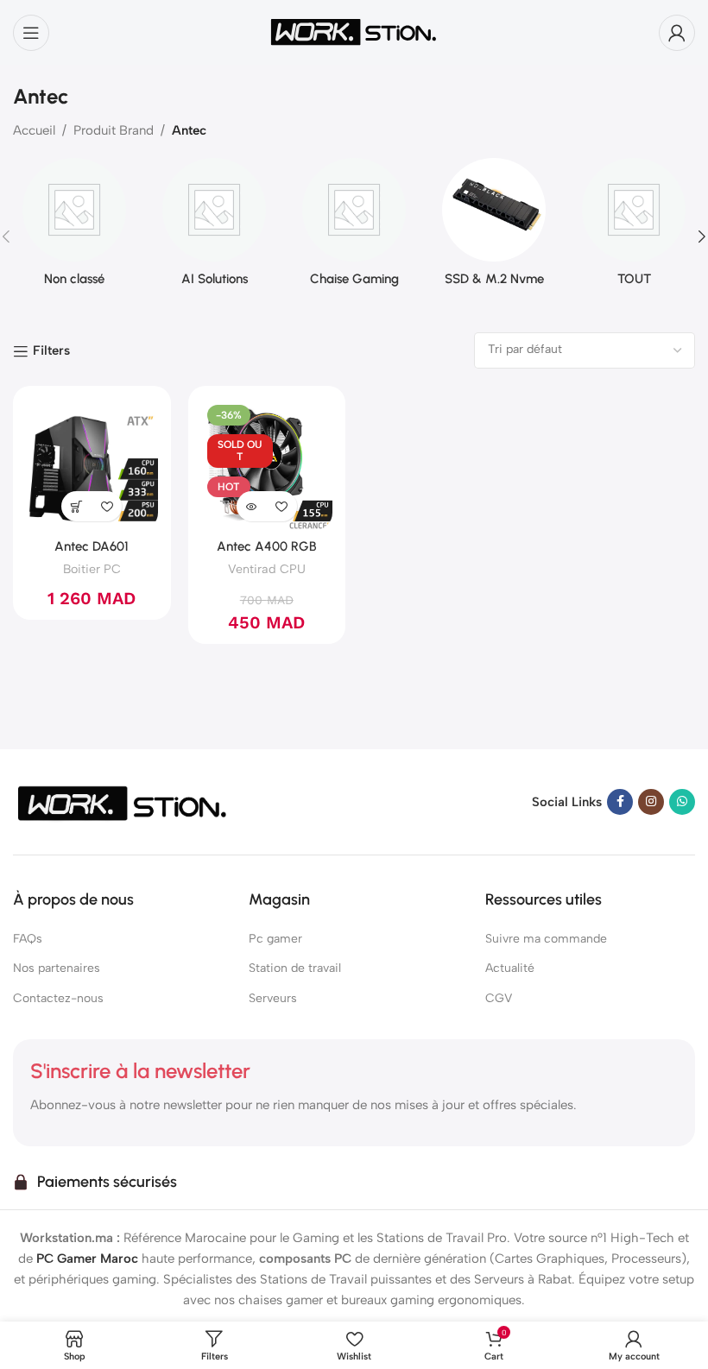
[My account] (677, 33)
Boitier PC (92, 569)
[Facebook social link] (620, 802)
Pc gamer (275, 938)
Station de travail (295, 968)
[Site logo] (354, 31)
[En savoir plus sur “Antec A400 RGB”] (252, 506)
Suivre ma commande (546, 938)
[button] (76, 506)
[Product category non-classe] (74, 227)
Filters (51, 351)
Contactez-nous (58, 998)
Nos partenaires (56, 968)
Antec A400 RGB (267, 546)
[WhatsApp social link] (682, 802)
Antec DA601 (91, 546)
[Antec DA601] (92, 465)
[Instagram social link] (651, 802)
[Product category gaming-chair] (354, 227)
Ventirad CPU (267, 569)
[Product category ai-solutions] (214, 227)
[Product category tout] (633, 227)
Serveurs (273, 998)
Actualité (509, 968)
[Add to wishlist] (107, 506)
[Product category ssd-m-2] (494, 227)
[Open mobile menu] (31, 33)
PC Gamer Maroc (87, 1258)
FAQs (27, 938)
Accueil (34, 130)
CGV (498, 998)
